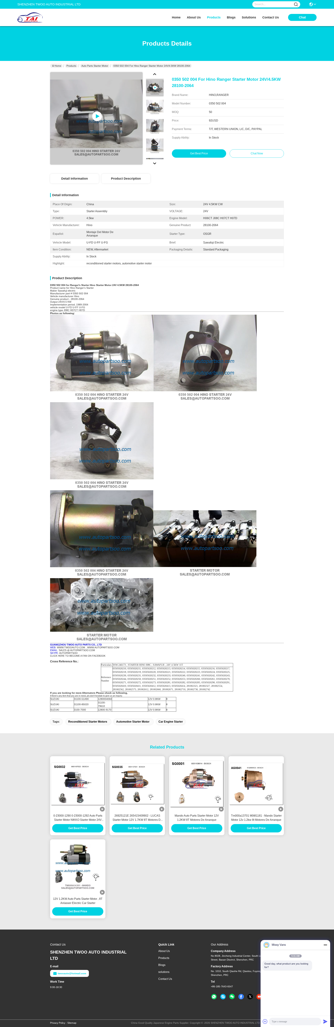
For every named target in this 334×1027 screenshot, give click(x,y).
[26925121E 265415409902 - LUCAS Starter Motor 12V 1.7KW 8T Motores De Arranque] (137, 784)
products (214, 17)
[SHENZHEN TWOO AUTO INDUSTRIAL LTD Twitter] (250, 997)
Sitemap (71, 1022)
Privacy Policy (57, 1022)
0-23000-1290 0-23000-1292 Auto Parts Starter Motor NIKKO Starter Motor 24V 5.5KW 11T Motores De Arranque (77, 818)
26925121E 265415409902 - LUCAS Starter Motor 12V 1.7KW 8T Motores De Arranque (137, 818)
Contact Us (165, 978)
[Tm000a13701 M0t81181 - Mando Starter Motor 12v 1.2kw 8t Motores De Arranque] (256, 784)
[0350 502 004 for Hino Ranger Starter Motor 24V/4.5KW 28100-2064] (96, 118)
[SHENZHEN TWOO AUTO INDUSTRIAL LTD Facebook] (241, 997)
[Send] (325, 1021)
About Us (164, 951)
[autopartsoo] (223, 997)
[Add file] (265, 1021)
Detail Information (74, 178)
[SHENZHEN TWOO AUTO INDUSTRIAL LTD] (36, 17)
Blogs (161, 964)
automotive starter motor (132, 721)
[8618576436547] (214, 997)
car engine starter (170, 721)
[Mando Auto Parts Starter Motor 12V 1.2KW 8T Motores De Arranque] (196, 784)
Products (71, 65)
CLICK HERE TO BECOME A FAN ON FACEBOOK (77, 655)
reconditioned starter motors (87, 721)
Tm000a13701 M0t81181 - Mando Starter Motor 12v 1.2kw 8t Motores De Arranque (256, 817)
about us (194, 17)
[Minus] (325, 945)
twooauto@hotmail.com (72, 973)
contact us (270, 17)
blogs (231, 17)
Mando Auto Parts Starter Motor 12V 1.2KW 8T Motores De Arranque (197, 817)
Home (176, 17)
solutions (249, 17)
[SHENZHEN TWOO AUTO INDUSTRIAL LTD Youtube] (259, 997)
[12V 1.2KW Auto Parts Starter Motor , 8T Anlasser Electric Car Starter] (77, 867)
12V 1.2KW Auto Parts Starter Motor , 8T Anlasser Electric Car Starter (77, 900)
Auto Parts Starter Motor (94, 65)
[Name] (296, 4)
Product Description (126, 178)
